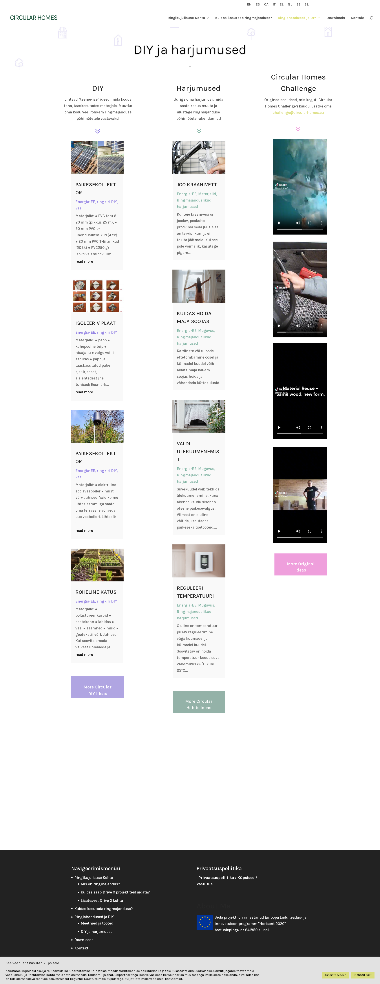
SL (307, 4)
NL (290, 4)
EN (249, 4)
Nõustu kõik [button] (362, 975)
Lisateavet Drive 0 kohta (102, 900)
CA (266, 4)
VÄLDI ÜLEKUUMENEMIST (198, 451)
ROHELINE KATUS (96, 592)
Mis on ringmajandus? (100, 884)
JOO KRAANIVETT (197, 184)
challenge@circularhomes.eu (298, 112)
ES (258, 4)
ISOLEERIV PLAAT (95, 323)
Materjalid (207, 194)
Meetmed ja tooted (97, 923)
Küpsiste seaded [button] (335, 975)
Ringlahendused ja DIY (297, 18)
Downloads (335, 18)
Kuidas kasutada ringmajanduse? (243, 18)
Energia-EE (85, 202)
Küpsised (246, 877)
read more (84, 261)
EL (282, 4)
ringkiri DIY (107, 202)
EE (298, 4)
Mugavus (206, 330)
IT (274, 4)
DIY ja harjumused (97, 931)
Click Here (190, 66)
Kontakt (358, 18)
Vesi (78, 208)
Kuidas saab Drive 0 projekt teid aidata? (115, 892)
